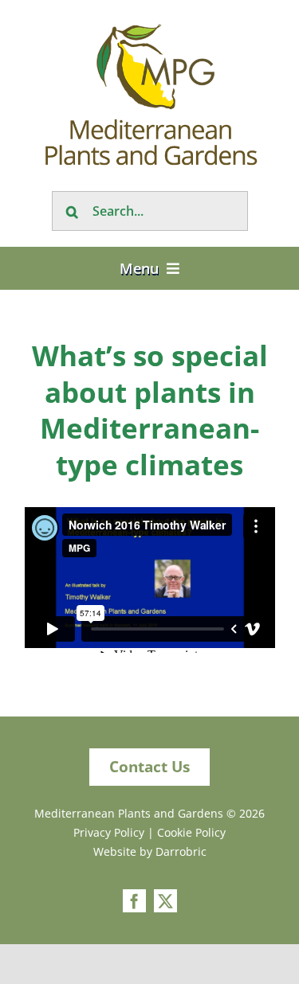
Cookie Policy (191, 832)
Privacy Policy (108, 832)
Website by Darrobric (150, 851)
